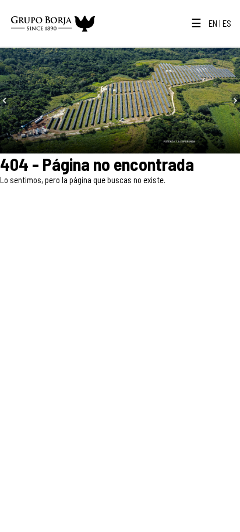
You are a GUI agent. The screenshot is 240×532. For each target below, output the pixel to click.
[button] (4, 100)
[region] (120, 100)
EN (213, 23)
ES (227, 23)
